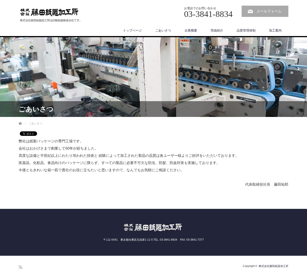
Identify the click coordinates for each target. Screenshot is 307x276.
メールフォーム (269, 11)
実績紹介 (217, 30)
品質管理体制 (246, 30)
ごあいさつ (163, 30)
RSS (20, 267)
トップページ (132, 30)
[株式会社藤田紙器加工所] (50, 15)
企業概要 (191, 30)
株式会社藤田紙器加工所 (273, 266)
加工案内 (275, 30)
